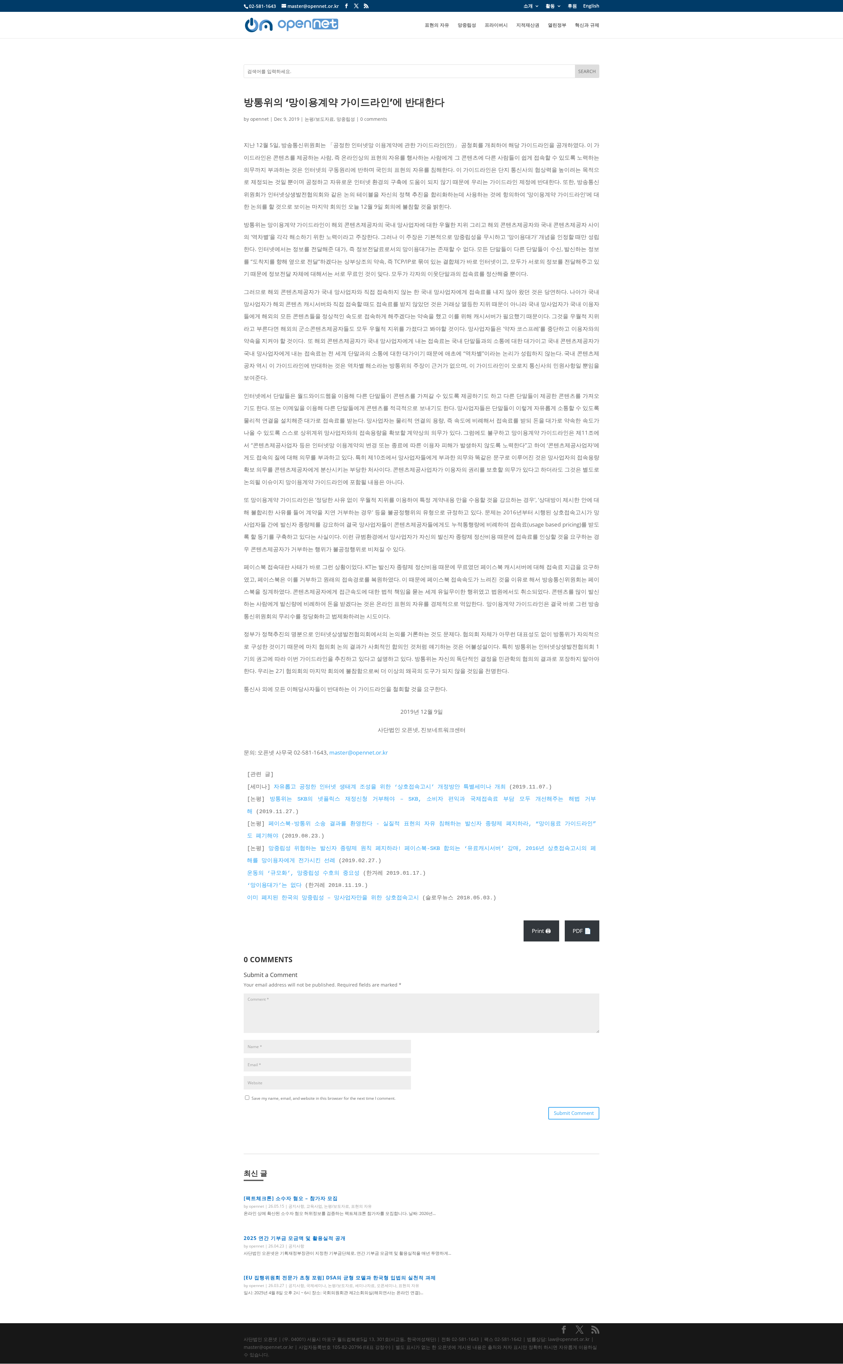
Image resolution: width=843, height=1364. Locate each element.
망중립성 (467, 25)
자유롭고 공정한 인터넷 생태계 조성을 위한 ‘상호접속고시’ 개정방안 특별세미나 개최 (390, 787)
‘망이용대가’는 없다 (274, 885)
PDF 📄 (582, 931)
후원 (572, 6)
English (591, 6)
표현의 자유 (437, 25)
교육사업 (314, 1206)
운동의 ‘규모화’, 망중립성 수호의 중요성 (303, 873)
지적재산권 (527, 25)
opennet (259, 119)
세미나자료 (365, 1285)
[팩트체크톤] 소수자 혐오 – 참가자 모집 (291, 1198)
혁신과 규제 (587, 25)
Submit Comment (574, 1113)
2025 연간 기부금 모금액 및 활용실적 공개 (295, 1238)
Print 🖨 (541, 931)
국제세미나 (316, 1285)
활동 (550, 6)
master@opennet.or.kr (358, 752)
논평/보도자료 (319, 119)
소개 (528, 6)
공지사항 (296, 1206)
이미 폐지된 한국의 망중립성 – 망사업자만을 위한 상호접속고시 (333, 898)
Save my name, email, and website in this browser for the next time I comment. (323, 1098)
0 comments (373, 119)
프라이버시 (496, 25)
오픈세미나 (386, 1285)
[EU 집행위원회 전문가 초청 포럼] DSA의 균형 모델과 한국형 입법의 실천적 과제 (340, 1277)
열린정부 (557, 25)
